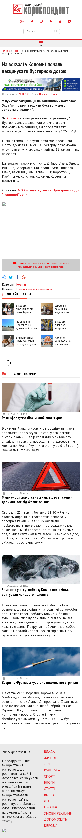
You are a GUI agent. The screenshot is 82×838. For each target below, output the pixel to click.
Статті (49, 788)
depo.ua (50, 825)
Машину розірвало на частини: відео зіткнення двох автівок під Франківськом (37, 499)
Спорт (49, 776)
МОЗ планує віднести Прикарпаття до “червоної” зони (40, 192)
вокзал (32, 289)
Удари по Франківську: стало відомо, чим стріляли (40, 682)
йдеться (13, 118)
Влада (49, 751)
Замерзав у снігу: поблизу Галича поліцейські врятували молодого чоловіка (35, 592)
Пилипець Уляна (48, 93)
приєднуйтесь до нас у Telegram (41, 267)
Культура (52, 770)
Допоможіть (55, 819)
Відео (49, 795)
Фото (48, 801)
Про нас (51, 807)
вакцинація (45, 289)
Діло (48, 764)
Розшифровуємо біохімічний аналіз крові (32, 417)
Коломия (21, 289)
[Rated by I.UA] (10, 831)
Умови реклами (58, 813)
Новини (21, 284)
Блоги (49, 782)
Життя (50, 758)
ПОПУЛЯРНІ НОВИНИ (21, 373)
